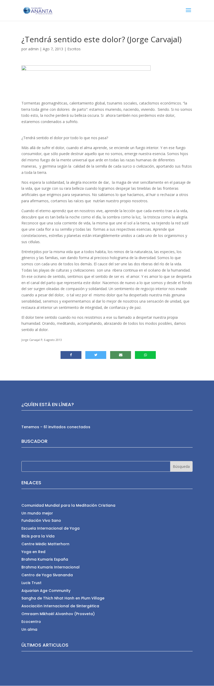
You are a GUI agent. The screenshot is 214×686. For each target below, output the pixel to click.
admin (33, 48)
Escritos (74, 48)
